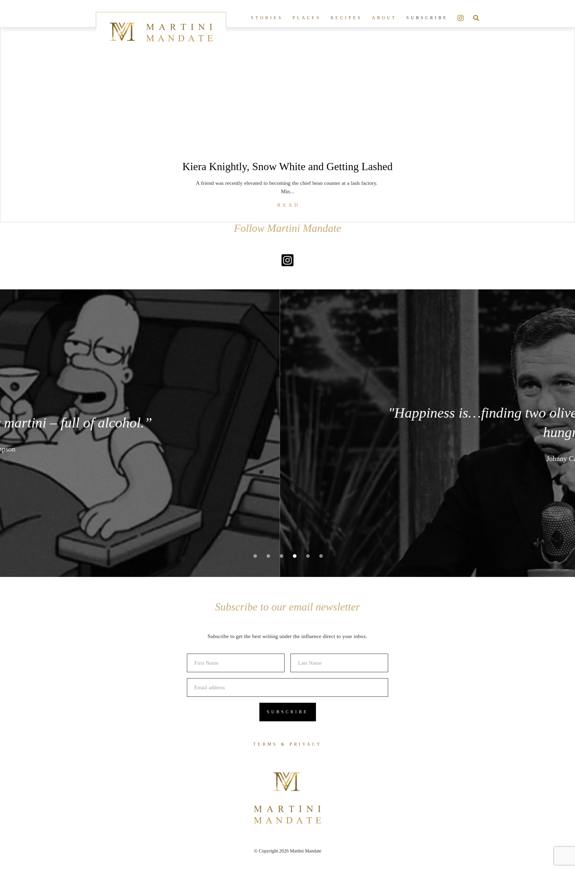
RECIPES (346, 18)
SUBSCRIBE (427, 18)
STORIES (267, 18)
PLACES (307, 18)
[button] (255, 556)
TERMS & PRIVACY (287, 744)
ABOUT (384, 18)
